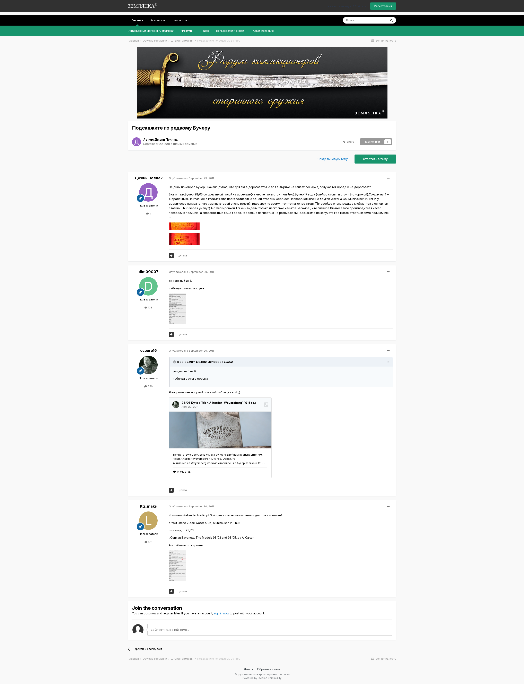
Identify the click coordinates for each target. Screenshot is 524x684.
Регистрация (383, 6)
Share (349, 141)
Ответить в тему (375, 159)
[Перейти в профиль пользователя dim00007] (148, 286)
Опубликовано (191, 178)
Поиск (205, 30)
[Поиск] (391, 20)
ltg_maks (148, 506)
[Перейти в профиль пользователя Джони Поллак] (136, 141)
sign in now (221, 613)
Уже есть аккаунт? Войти (346, 6)
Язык (248, 669)
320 (150, 386)
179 (149, 542)
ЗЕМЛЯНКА (142, 5)
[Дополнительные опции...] (389, 178)
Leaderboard (181, 20)
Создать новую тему (332, 159)
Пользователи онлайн (230, 30)
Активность (158, 20)
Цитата (182, 255)
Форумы (187, 30)
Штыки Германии (185, 144)
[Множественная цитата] (171, 255)
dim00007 (148, 272)
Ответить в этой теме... (171, 629)
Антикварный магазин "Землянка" (151, 30)
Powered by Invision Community (262, 677)
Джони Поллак (165, 139)
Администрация (263, 30)
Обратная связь (268, 669)
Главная (137, 20)
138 (149, 307)
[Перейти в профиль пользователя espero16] (148, 365)
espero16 (148, 350)
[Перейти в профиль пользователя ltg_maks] (148, 520)
